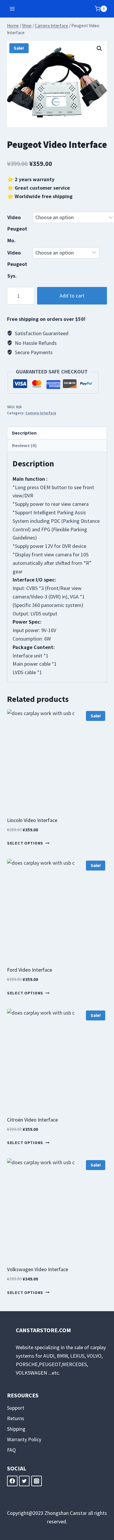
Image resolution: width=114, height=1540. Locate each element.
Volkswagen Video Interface (37, 1269)
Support (15, 1407)
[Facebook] (12, 1481)
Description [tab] (24, 433)
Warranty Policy (24, 1439)
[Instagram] (36, 1481)
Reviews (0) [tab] (24, 445)
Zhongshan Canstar (65, 1513)
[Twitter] (24, 1481)
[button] (99, 48)
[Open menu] (12, 8)
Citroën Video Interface (32, 1119)
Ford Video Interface (29, 969)
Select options (25, 843)
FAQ (11, 1449)
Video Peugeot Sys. (17, 264)
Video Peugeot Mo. (17, 229)
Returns (15, 1418)
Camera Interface (40, 413)
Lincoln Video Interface (32, 820)
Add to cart (72, 295)
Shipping (16, 1428)
